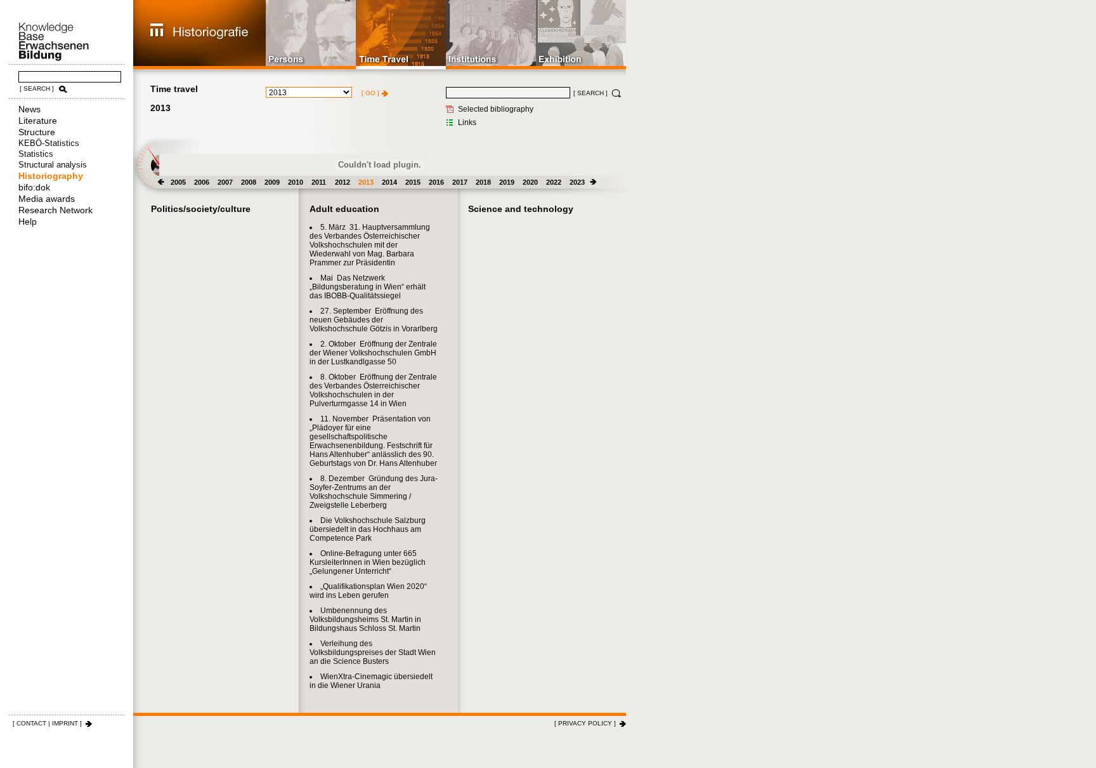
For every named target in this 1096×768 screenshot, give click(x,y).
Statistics (35, 154)
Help (27, 221)
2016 (436, 182)
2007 (225, 182)
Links (467, 122)
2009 (272, 182)
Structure (36, 132)
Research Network (55, 210)
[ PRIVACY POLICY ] (585, 723)
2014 (389, 182)
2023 (577, 182)
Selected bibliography (495, 109)
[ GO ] (370, 92)
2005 (178, 182)
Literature (37, 121)
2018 (483, 182)
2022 (553, 182)
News (29, 109)
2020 (530, 182)
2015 (413, 182)
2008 (248, 182)
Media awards (46, 199)
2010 (295, 182)
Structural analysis (52, 164)
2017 (459, 182)
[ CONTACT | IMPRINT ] (47, 723)
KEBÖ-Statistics (48, 143)
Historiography (50, 176)
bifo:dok (34, 187)
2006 (201, 182)
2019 (506, 182)
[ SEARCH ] (37, 88)
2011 (318, 182)
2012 (342, 182)
